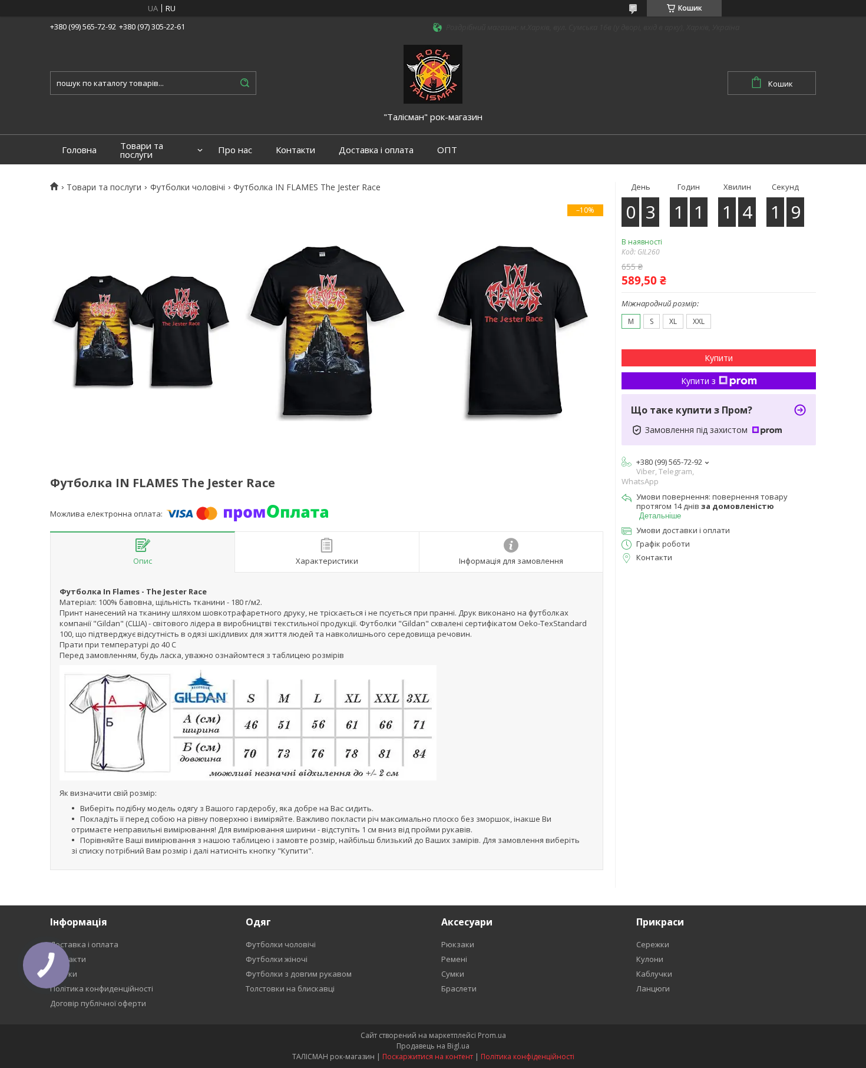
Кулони (649, 959)
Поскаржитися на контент (427, 1057)
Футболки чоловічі (187, 187)
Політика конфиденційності (101, 988)
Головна (79, 150)
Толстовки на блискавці (290, 988)
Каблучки (654, 973)
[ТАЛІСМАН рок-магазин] (433, 73)
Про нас (235, 150)
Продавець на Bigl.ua (433, 1046)
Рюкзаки (457, 944)
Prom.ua (492, 1035)
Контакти (295, 150)
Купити (719, 357)
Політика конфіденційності (527, 1057)
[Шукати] (244, 83)
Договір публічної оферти (98, 1003)
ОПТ (447, 150)
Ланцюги (653, 988)
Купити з (698, 380)
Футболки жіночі (277, 959)
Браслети (459, 988)
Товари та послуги (141, 150)
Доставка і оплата (376, 150)
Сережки (652, 944)
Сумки (452, 973)
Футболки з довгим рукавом (299, 973)
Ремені (454, 959)
